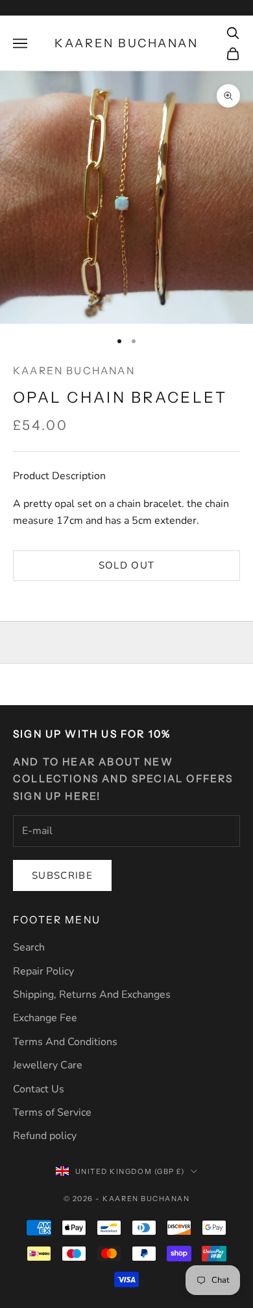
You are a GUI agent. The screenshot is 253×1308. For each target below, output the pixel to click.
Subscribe (62, 875)
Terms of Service (52, 1112)
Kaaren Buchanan (74, 371)
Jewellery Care (47, 1065)
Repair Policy (43, 971)
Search (29, 947)
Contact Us (38, 1089)
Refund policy (45, 1136)
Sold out (127, 565)
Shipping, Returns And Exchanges (92, 994)
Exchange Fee (45, 1018)
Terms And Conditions (65, 1042)
